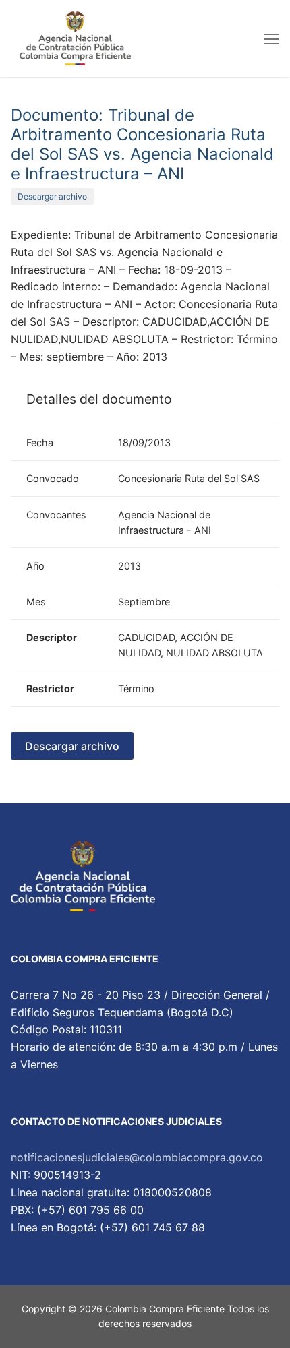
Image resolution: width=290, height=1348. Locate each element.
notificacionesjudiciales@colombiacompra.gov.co (137, 1157)
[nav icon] (271, 38)
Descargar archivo (52, 196)
